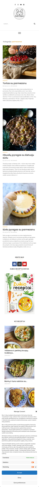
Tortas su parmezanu (15, 83)
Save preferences (19, 483)
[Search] (34, 24)
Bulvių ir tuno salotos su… (16, 381)
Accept (19, 473)
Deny (19, 478)
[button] (36, 411)
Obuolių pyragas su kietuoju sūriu (18, 156)
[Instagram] (18, 5)
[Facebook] (14, 264)
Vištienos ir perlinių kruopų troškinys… (16, 351)
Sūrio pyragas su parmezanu (19, 229)
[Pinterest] (24, 5)
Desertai (5, 80)
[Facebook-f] (15, 5)
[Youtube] (21, 5)
